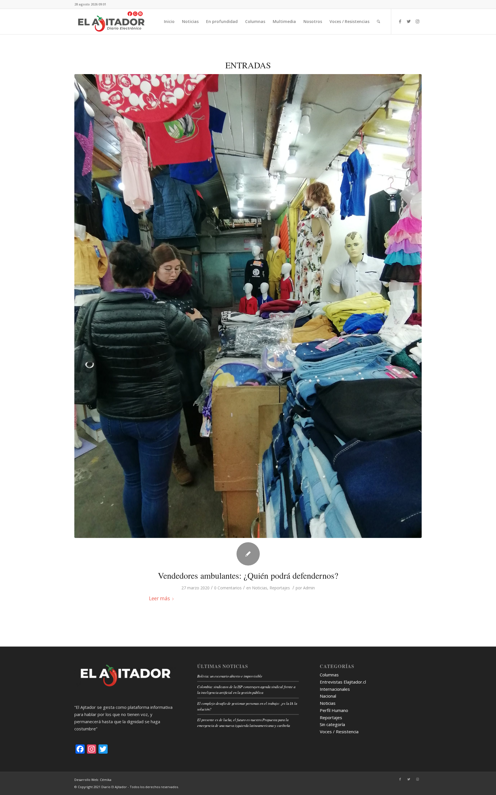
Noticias (259, 588)
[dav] (248, 306)
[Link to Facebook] (400, 21)
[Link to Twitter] (408, 21)
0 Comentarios (228, 588)
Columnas (329, 675)
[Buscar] (378, 21)
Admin (309, 588)
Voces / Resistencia (339, 731)
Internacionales (335, 689)
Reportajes (280, 588)
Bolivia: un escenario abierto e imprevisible (229, 676)
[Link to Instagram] (417, 21)
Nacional (328, 696)
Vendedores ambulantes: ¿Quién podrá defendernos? (248, 575)
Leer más (159, 598)
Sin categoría (332, 724)
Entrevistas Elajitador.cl (343, 682)
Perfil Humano (334, 710)
